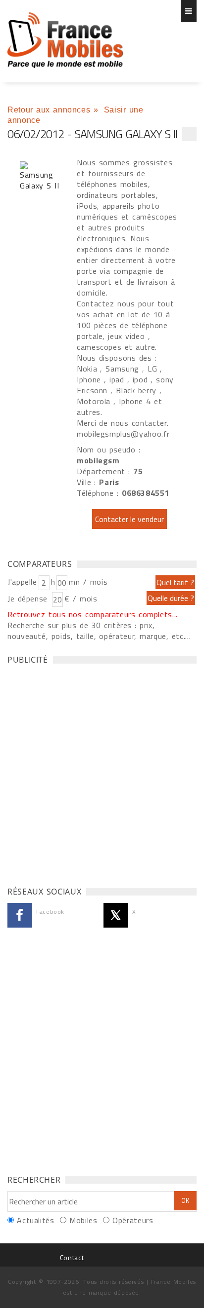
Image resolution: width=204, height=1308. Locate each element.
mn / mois (88, 581)
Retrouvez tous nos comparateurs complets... (92, 614)
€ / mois (80, 598)
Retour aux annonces (48, 110)
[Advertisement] (102, 772)
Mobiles (83, 1220)
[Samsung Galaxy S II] (39, 176)
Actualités (35, 1220)
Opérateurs (132, 1220)
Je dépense (29, 598)
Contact (72, 1257)
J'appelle (22, 581)
